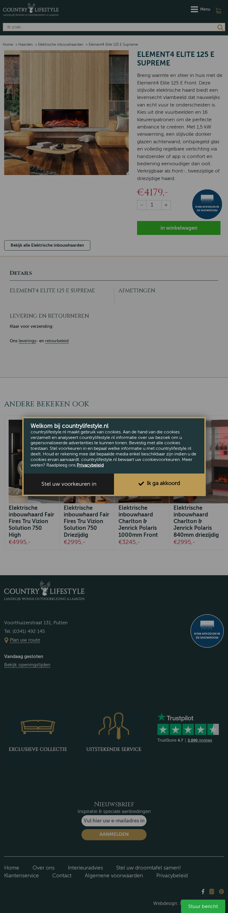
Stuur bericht (203, 906)
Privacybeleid (90, 465)
